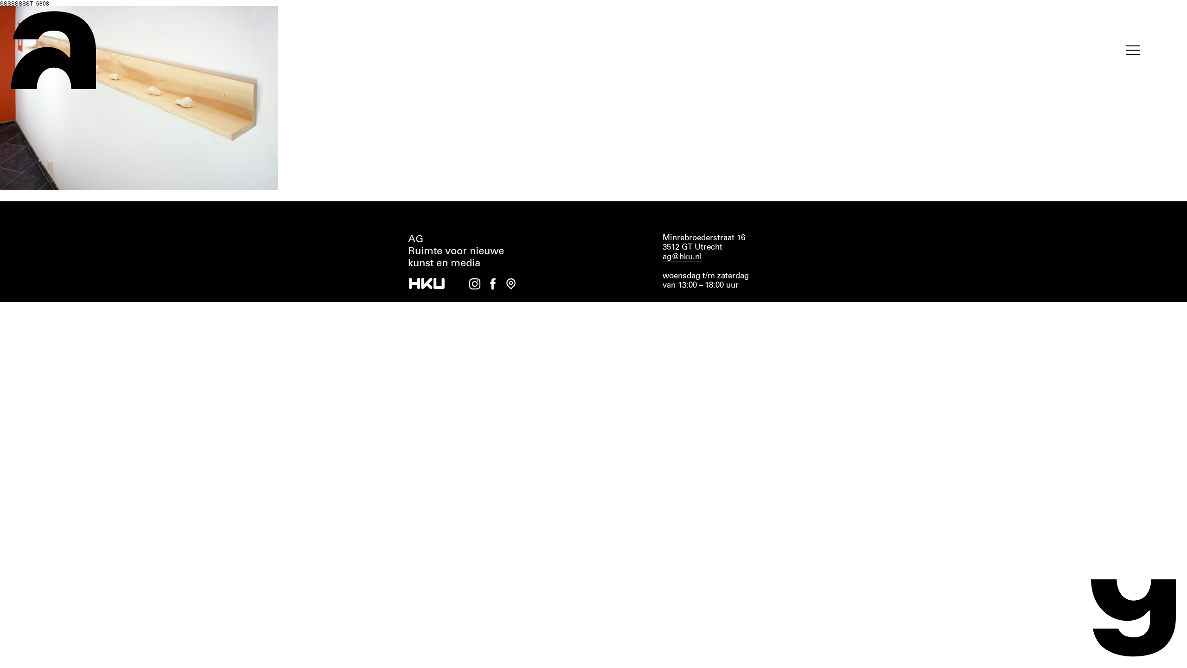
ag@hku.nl (682, 257)
